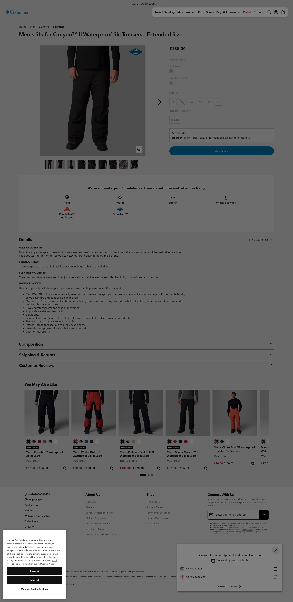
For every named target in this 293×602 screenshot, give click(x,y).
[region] (34, 564)
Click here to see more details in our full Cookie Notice (32, 562)
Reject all (35, 579)
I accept (34, 570)
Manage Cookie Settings (34, 588)
